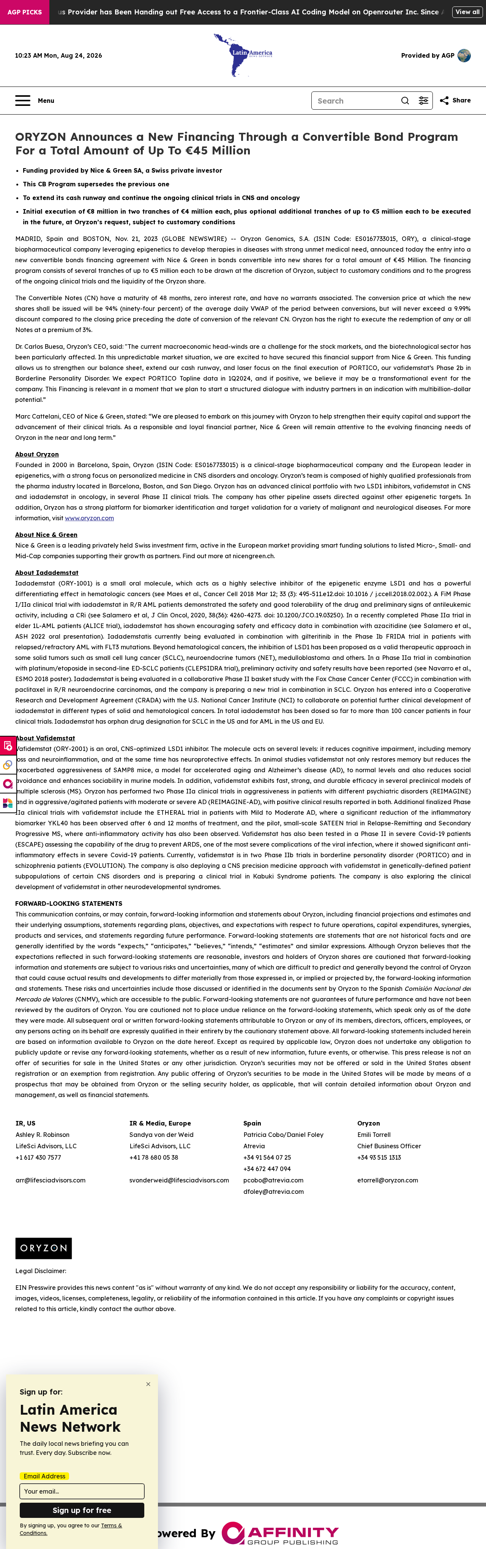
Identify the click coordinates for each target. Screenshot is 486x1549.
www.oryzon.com (89, 518)
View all (468, 12)
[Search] (405, 100)
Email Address (44, 1476)
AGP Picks (25, 12)
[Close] (148, 1384)
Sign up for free (82, 1510)
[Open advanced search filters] (423, 100)
